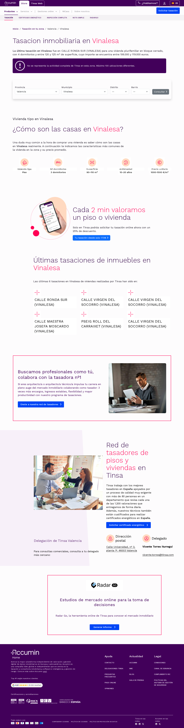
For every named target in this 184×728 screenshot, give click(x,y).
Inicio (16, 28)
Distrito (114, 87)
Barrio (134, 87)
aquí (45, 671)
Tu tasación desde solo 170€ (91, 237)
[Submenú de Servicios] (31, 12)
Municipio (67, 87)
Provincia (20, 87)
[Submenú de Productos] (17, 12)
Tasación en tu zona (33, 28)
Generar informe (102, 627)
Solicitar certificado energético (126, 525)
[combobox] (175, 3)
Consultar (160, 91)
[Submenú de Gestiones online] (56, 12)
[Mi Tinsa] (164, 3)
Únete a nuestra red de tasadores (39, 404)
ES (177, 3)
